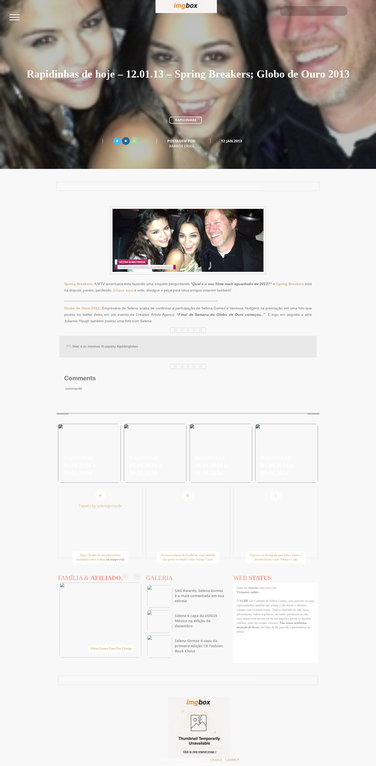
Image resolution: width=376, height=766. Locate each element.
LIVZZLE (216, 759)
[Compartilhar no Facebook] (126, 140)
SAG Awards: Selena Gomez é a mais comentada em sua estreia (199, 595)
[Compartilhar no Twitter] (117, 140)
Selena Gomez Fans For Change (111, 648)
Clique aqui (123, 290)
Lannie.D (232, 759)
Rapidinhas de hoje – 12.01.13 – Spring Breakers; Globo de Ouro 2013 (188, 74)
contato (253, 588)
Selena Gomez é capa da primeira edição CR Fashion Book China (199, 645)
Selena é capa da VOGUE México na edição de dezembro (196, 620)
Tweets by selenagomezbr (100, 505)
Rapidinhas (185, 120)
